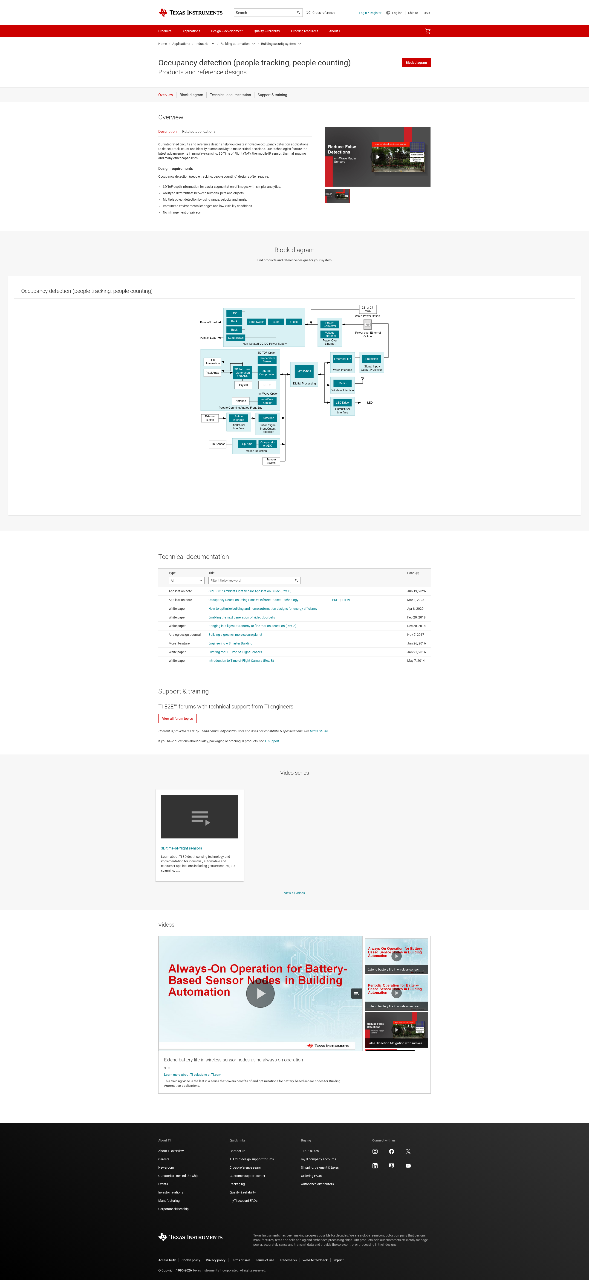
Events (163, 1184)
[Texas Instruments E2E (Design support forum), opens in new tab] (391, 1167)
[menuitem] (428, 31)
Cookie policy (191, 1260)
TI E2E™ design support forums (252, 1159)
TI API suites (310, 1151)
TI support (272, 741)
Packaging (237, 1184)
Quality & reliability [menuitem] (267, 31)
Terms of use (265, 1260)
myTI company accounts (318, 1159)
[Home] (190, 13)
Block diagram (416, 62)
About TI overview (171, 1151)
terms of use (318, 731)
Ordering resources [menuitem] (304, 31)
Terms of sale (240, 1260)
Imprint (338, 1260)
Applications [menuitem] (191, 31)
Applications (181, 44)
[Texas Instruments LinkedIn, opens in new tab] (375, 1167)
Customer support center (247, 1176)
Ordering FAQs (311, 1176)
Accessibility (167, 1260)
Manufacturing (169, 1200)
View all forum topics (177, 718)
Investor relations (170, 1192)
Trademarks (288, 1260)
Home (162, 44)
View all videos (294, 893)
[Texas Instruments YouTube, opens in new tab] (408, 1167)
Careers (163, 1159)
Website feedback (315, 1260)
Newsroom (166, 1167)
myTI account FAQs (243, 1200)
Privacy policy (215, 1260)
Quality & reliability (243, 1192)
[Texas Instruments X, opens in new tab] (408, 1153)
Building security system (278, 44)
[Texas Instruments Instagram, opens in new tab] (375, 1153)
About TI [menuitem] (335, 31)
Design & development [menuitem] (227, 31)
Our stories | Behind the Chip (178, 1176)
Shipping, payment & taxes (320, 1167)
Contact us (237, 1151)
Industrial (202, 44)
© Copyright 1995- (175, 1270)
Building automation (235, 44)
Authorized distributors (317, 1184)
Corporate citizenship (173, 1209)
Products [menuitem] (164, 31)
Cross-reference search (246, 1167)
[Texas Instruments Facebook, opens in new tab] (391, 1153)
